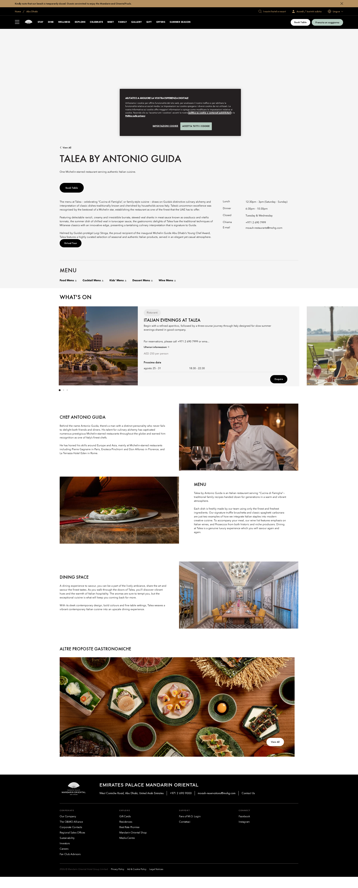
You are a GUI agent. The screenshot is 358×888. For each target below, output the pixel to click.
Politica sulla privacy (135, 116)
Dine (51, 22)
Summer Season (180, 22)
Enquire (279, 379)
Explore (80, 22)
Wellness (64, 22)
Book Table (300, 22)
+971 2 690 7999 (256, 222)
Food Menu (67, 280)
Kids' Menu (116, 280)
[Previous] (71, 345)
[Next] (287, 345)
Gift (149, 22)
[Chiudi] (341, 3)
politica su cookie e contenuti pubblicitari (210, 113)
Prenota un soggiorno (327, 22)
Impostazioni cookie (165, 126)
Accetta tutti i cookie (196, 126)
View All (67, 147)
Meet (110, 22)
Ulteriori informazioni (155, 347)
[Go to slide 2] (63, 390)
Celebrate (96, 22)
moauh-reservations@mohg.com (216, 793)
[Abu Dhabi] (28, 22)
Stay (40, 22)
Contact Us (248, 793)
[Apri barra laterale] (17, 22)
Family (122, 22)
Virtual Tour (70, 243)
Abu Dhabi (32, 11)
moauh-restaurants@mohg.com (264, 228)
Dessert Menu (141, 280)
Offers (160, 22)
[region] (180, 112)
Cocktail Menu (92, 280)
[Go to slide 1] (60, 390)
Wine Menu (166, 280)
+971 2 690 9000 (181, 793)
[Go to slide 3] (67, 390)
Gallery (136, 22)
